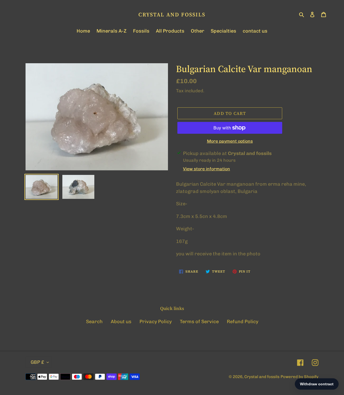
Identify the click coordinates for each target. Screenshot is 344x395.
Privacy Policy (155, 322)
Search (94, 322)
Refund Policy (242, 322)
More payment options (230, 141)
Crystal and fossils (171, 14)
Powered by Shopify (299, 376)
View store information (206, 168)
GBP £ (37, 362)
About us (121, 322)
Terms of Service (199, 322)
